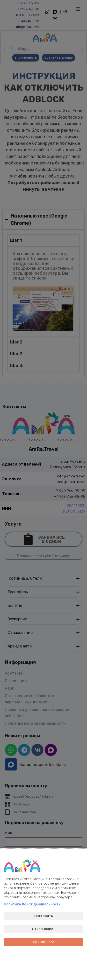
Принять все (43, 942)
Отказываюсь (43, 928)
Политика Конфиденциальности (32, 904)
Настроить (43, 915)
